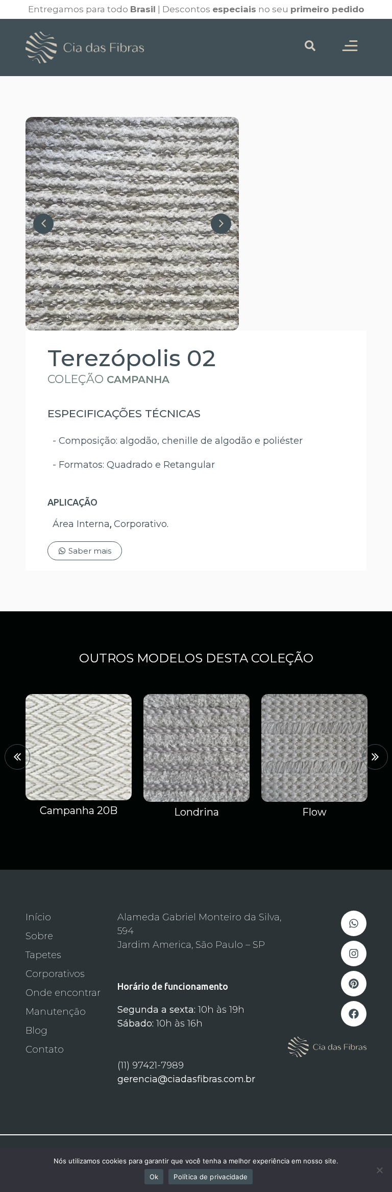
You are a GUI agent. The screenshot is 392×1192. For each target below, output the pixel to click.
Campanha (138, 379)
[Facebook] (353, 1014)
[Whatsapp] (353, 923)
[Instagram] (353, 953)
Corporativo (140, 524)
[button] (17, 757)
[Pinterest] (353, 983)
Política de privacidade (211, 1177)
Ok (154, 1177)
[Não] (379, 1170)
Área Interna (81, 524)
